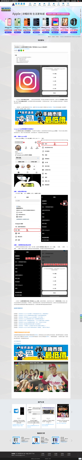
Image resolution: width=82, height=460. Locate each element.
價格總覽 (30, 5)
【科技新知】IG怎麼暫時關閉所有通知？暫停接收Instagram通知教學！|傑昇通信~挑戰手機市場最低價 (20, 5)
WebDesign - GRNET (48, 458)
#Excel (43, 425)
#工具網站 (62, 423)
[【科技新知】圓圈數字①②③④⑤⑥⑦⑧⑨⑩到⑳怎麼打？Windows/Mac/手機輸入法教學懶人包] (34, 411)
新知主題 (42, 455)
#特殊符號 (29, 426)
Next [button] (80, 20)
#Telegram (18, 425)
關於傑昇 (68, 5)
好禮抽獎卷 (50, 107)
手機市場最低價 (38, 107)
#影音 (65, 423)
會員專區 (74, 1)
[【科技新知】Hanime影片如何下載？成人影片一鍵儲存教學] (63, 411)
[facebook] (68, 1)
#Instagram (16, 48)
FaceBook (81, 315)
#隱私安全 (18, 424)
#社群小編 (24, 48)
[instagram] (58, 1)
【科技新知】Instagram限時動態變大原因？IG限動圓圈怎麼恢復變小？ (31, 318)
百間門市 (47, 336)
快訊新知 (63, 5)
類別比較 (49, 455)
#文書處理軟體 (32, 425)
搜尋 (80, 1)
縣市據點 (55, 453)
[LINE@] (63, 1)
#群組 (22, 425)
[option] (41, 20)
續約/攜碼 (31, 336)
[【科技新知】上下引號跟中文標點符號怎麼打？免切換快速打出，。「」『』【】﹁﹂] (48, 411)
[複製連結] (23, 50)
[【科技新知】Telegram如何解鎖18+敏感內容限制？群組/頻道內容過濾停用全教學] (19, 411)
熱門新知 (55, 455)
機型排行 (34, 5)
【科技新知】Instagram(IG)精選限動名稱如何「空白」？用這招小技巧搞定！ (32, 322)
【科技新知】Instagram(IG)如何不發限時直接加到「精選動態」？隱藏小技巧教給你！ (34, 327)
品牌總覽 (42, 453)
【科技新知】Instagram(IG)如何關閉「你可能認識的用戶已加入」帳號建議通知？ (33, 313)
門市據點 (53, 5)
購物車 (78, 1)
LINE (81, 317)
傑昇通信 (30, 107)
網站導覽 (69, 455)
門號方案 (58, 5)
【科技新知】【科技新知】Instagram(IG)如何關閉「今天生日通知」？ (31, 317)
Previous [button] (2, 20)
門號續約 (54, 107)
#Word (28, 425)
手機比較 (44, 5)
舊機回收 (49, 5)
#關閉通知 (28, 48)
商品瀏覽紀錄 (81, 319)
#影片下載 (58, 423)
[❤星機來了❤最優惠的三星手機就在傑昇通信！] (41, 20)
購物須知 (62, 455)
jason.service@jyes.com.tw (20, 455)
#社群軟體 (20, 48)
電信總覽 (69, 453)
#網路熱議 (14, 425)
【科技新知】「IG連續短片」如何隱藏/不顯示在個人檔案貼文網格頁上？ (32, 325)
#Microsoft (37, 425)
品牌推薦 (49, 453)
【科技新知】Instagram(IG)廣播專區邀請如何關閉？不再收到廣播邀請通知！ (32, 315)
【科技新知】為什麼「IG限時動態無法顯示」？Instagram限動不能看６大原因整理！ (34, 320)
